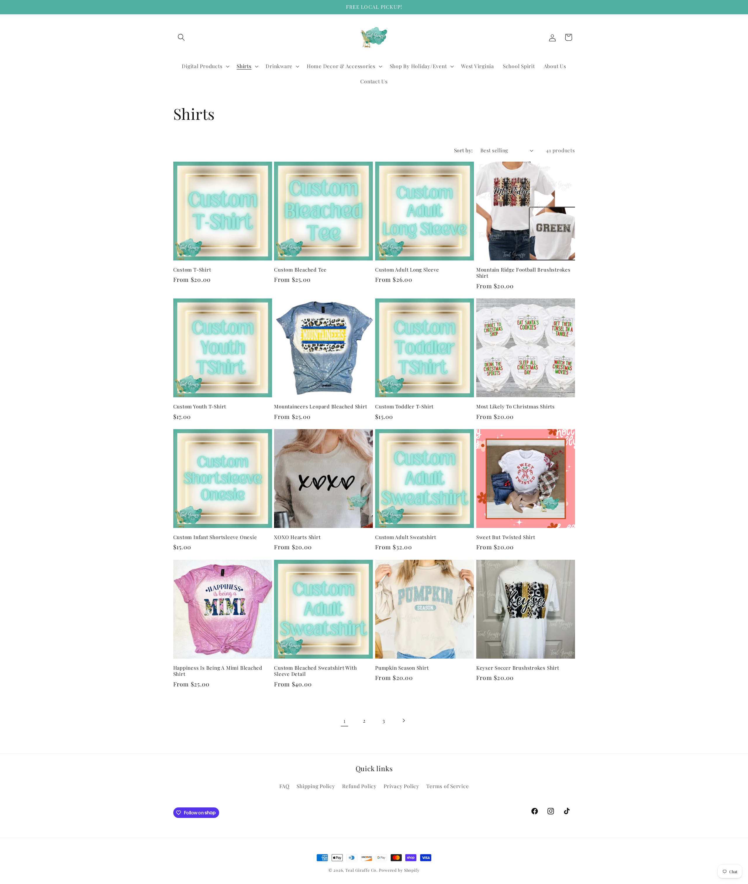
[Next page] (404, 721)
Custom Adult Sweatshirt (405, 537)
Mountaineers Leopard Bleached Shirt (320, 406)
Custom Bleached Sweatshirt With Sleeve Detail (315, 671)
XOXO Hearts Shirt (297, 537)
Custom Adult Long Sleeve (407, 270)
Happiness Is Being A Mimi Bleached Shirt (218, 671)
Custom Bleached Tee (300, 270)
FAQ (284, 786)
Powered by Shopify (399, 870)
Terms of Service (447, 786)
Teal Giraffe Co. (361, 870)
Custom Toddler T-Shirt (404, 406)
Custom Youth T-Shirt (199, 406)
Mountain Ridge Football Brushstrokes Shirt (523, 273)
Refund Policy (359, 786)
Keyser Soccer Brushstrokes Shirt (517, 668)
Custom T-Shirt (192, 270)
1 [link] (344, 720)
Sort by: (463, 150)
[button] (181, 37)
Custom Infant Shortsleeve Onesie (215, 537)
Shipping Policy (316, 786)
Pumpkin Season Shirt (402, 668)
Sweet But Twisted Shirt (505, 537)
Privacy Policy (401, 786)
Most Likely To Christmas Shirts (515, 406)
